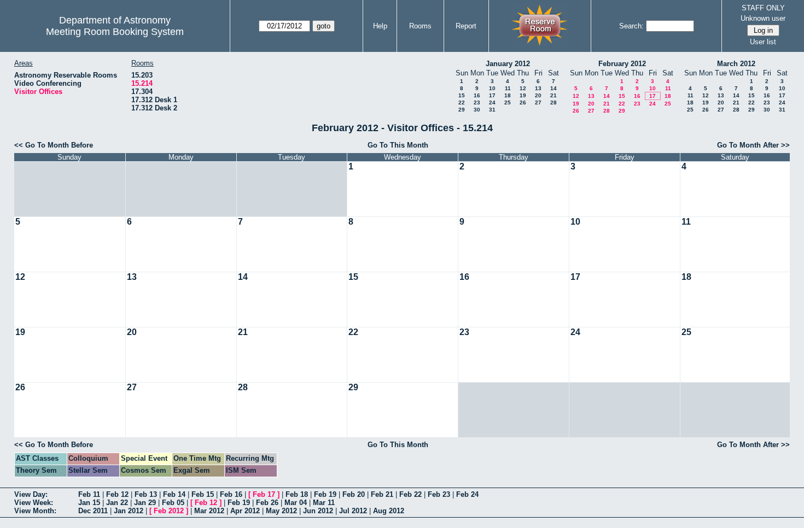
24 (492, 102)
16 (477, 95)
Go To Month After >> (753, 145)
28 (553, 102)
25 (507, 102)
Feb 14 (174, 494)
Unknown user (763, 18)
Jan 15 (89, 502)
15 (461, 95)
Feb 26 (267, 502)
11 (508, 88)
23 (477, 102)
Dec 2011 (93, 511)
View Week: (33, 502)
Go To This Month (398, 145)
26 (523, 102)
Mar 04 (295, 502)
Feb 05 (173, 502)
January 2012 (508, 64)
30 (477, 110)
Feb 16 (231, 494)
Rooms (420, 26)
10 (492, 88)
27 (538, 102)
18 (507, 95)
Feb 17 (264, 494)
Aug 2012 (388, 511)
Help (380, 26)
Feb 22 (410, 494)
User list (763, 42)
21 (553, 95)
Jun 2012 (318, 511)
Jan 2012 (128, 511)
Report (466, 26)
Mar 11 (324, 502)
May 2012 (281, 511)
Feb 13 (146, 494)
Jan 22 (117, 502)
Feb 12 (117, 494)
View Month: (35, 511)
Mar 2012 (209, 511)
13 (538, 88)
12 (523, 88)
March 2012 (736, 64)
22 (461, 102)
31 (492, 110)
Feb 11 (89, 494)
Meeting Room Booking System (115, 31)
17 (492, 95)
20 (538, 95)
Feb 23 (439, 494)
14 (553, 88)
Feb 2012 (169, 511)
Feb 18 (297, 494)
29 (461, 110)
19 (523, 95)
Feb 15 (202, 494)
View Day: (31, 494)
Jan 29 (145, 502)
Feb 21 (382, 494)
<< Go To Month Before (53, 145)
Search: (631, 26)
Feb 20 (353, 494)
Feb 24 (467, 494)
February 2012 (622, 64)
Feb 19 (325, 494)
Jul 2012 (353, 511)
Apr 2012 (245, 511)
